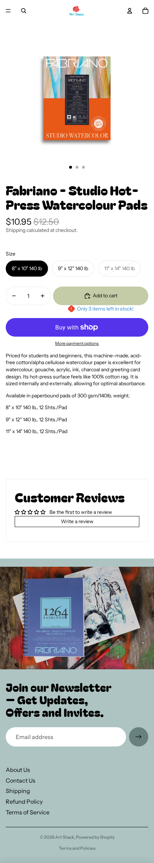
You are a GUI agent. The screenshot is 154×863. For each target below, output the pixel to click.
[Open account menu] (130, 11)
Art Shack (64, 837)
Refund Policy (24, 801)
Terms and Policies (77, 848)
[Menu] (8, 11)
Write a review (77, 521)
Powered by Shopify (95, 837)
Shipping (18, 790)
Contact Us (20, 780)
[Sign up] (138, 737)
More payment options (77, 343)
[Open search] (24, 11)
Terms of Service (27, 812)
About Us (18, 769)
